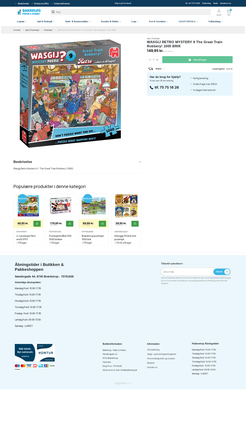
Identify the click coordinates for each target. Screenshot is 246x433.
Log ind (219, 15)
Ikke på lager (200, 59)
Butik (215, 3)
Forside (16, 30)
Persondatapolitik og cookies (161, 358)
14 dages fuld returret (62, 3)
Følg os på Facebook (123, 3)
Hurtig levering (23, 3)
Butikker (151, 362)
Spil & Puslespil (32, 30)
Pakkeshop (206, 3)
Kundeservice (225, 3)
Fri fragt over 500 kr (41, 3)
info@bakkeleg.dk (128, 370)
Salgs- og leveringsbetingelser (161, 354)
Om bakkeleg (153, 349)
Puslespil (48, 30)
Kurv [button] (229, 13)
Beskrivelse (22, 162)
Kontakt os (152, 367)
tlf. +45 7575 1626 (192, 3)
